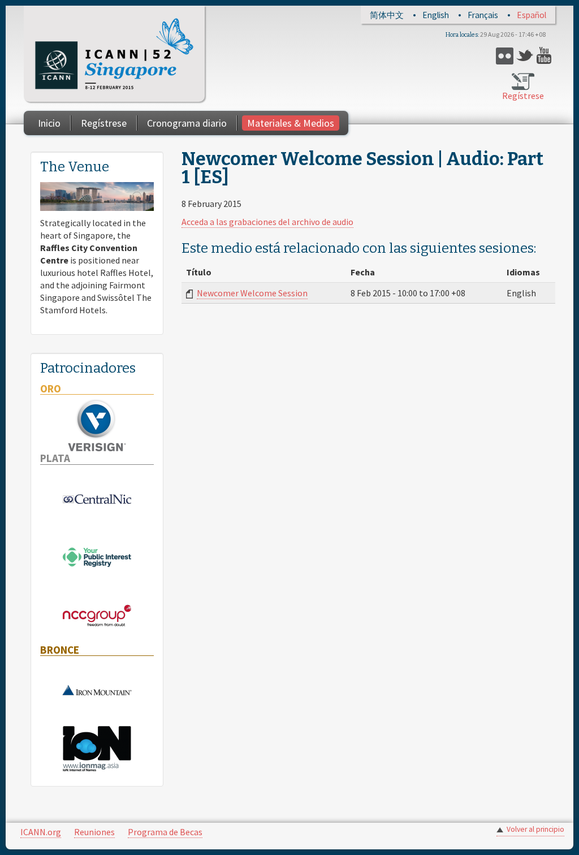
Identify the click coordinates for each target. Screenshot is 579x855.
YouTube (545, 55)
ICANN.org (40, 831)
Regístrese (523, 95)
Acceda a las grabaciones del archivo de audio (267, 221)
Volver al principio (535, 829)
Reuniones (94, 831)
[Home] (114, 53)
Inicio (49, 122)
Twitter (525, 55)
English (435, 15)
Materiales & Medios (290, 122)
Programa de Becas (165, 831)
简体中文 (387, 15)
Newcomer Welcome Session (252, 293)
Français (483, 15)
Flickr (504, 55)
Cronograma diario (187, 122)
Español (531, 15)
